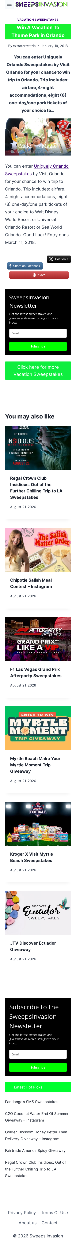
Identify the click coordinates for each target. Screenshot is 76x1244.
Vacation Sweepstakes (38, 19)
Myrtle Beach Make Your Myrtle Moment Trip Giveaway (35, 765)
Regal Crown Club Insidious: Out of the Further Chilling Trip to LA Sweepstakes (35, 1169)
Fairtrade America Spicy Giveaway (35, 1150)
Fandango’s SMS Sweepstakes (31, 1101)
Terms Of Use (54, 1212)
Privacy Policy (22, 1212)
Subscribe (38, 346)
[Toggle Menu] (9, 4)
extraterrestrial (25, 46)
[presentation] (38, 448)
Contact (49, 1222)
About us (28, 1222)
